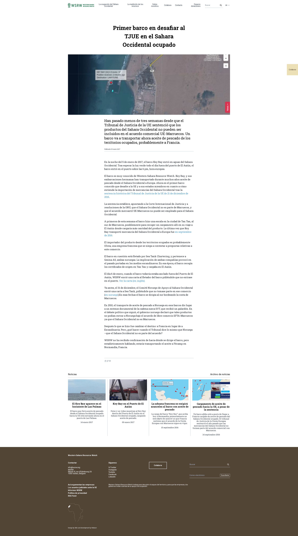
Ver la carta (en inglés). (132, 280)
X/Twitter (112, 467)
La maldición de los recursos (135, 5)
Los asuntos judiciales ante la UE (82, 487)
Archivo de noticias (220, 374)
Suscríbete (225, 475)
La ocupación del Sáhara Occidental (108, 5)
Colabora (292, 69)
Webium (94, 528)
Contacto (178, 5)
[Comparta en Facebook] (105, 361)
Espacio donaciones (195, 5)
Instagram (112, 470)
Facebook (112, 474)
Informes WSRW (75, 490)
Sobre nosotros (155, 5)
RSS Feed (72, 496)
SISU (76, 528)
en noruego (111, 294)
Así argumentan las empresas (81, 485)
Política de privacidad (77, 493)
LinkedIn (111, 477)
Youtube (111, 472)
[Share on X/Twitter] (107, 361)
